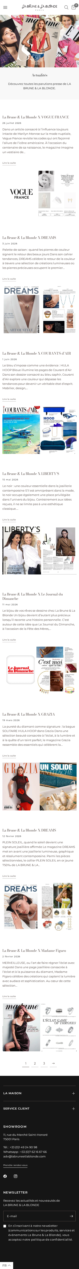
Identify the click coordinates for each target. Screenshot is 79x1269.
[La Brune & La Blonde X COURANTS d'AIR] (39, 430)
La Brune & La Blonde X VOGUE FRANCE (35, 117)
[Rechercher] (66, 7)
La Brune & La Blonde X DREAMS (29, 237)
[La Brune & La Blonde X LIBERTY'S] (39, 550)
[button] (6, 1265)
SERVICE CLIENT (16, 1108)
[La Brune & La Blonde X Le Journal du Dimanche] (39, 671)
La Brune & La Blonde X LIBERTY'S (30, 473)
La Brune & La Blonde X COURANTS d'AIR (36, 353)
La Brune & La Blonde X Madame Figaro (34, 950)
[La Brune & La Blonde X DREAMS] (39, 310)
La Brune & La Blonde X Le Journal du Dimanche (32, 596)
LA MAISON (12, 1093)
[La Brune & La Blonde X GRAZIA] (39, 786)
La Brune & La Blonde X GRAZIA (28, 714)
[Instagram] (18, 1176)
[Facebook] (8, 1176)
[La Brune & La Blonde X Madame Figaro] (39, 1027)
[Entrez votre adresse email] (71, 1216)
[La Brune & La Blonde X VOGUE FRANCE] (39, 194)
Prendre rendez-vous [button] (15, 1165)
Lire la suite (9, 162)
